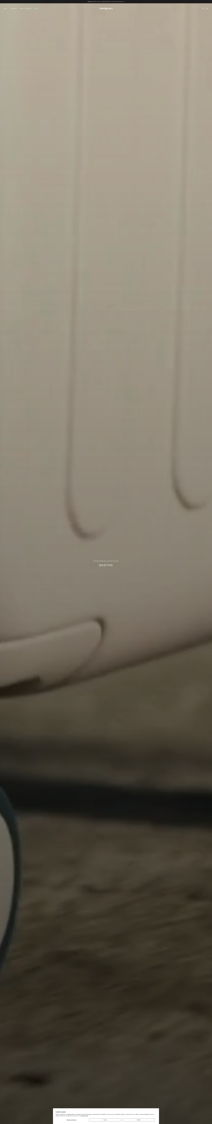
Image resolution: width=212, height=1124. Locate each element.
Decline (139, 1120)
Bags (5, 8)
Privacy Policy (84, 1115)
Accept (105, 1120)
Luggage (14, 8)
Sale (36, 8)
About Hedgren (25, 8)
